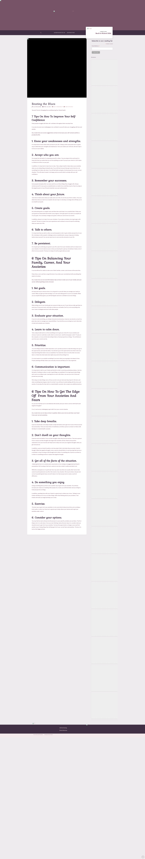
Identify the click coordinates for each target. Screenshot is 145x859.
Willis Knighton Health (105, 238)
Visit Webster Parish (105, 431)
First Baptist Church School (105, 265)
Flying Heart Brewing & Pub (105, 678)
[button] (41, 32)
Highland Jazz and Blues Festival (105, 128)
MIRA (105, 73)
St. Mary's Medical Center (105, 155)
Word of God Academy (105, 651)
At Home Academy (105, 348)
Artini (105, 513)
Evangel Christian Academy (105, 293)
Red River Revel (105, 541)
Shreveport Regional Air (105, 623)
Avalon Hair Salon (105, 458)
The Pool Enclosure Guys (105, 403)
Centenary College (105, 486)
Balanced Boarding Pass (105, 321)
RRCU (105, 376)
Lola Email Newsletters (105, 568)
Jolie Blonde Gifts (105, 210)
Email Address (95, 46)
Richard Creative (105, 596)
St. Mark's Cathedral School (105, 183)
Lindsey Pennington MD (105, 706)
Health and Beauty (58, 106)
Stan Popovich (69, 106)
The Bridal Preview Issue (105, 100)
